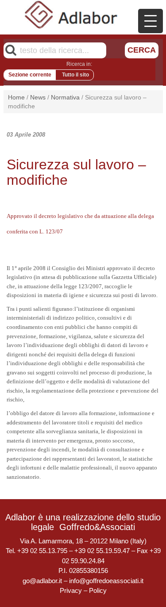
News (38, 97)
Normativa (65, 97)
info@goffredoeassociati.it (106, 580)
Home (16, 97)
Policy (98, 590)
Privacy (71, 590)
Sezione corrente (29, 75)
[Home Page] (71, 14)
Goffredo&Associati (97, 527)
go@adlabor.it (42, 580)
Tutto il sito (75, 75)
